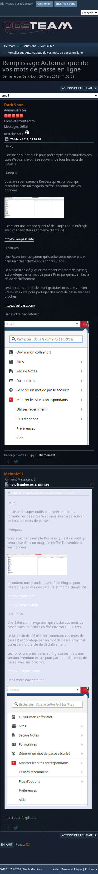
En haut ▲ (91, 869)
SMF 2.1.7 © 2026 (10, 869)
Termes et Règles (72, 869)
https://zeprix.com (21, 596)
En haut (6, 844)
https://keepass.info (19, 239)
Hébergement (45, 455)
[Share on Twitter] (16, 462)
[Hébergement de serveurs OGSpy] (27, 132)
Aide (56, 869)
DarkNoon (14, 104)
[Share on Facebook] (8, 462)
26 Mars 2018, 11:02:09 (25, 139)
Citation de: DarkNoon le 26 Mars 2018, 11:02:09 (42, 493)
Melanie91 (14, 474)
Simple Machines (32, 869)
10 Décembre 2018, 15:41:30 (29, 485)
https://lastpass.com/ (20, 305)
